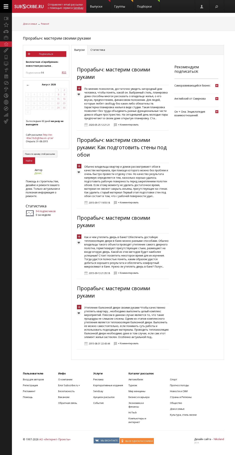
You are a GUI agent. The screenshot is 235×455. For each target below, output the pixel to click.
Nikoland (219, 439)
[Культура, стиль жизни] (6, 70)
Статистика (36, 205)
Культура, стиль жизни (183, 414)
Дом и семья (30, 23)
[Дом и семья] (6, 44)
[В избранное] (79, 95)
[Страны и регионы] (6, 102)
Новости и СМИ (179, 391)
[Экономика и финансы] (6, 115)
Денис (38, 173)
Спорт (173, 379)
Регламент (29, 391)
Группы (119, 6)
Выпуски (96, 6)
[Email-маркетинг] (6, 121)
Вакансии (63, 397)
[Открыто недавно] (6, 25)
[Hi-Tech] (6, 57)
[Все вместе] (6, 18)
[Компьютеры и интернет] (6, 63)
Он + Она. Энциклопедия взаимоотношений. (189, 113)
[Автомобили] (6, 31)
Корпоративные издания (108, 385)
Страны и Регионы (181, 397)
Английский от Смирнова (190, 98)
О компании (65, 379)
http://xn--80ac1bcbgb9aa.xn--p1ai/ (39, 136)
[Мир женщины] (6, 50)
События (98, 403)
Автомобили (136, 379)
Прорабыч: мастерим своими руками (57, 38)
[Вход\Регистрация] (202, 6)
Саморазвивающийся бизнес (192, 85)
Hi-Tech (133, 412)
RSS (64, 72)
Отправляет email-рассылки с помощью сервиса (65, 6)
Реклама (98, 379)
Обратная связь (67, 403)
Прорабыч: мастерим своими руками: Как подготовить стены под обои (122, 147)
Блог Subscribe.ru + (69, 385)
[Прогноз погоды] (6, 89)
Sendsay (98, 391)
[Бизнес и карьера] (6, 37)
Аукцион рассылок (104, 397)
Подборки (144, 6)
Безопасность (66, 391)
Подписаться (46, 54)
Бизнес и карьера (139, 397)
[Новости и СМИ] (6, 76)
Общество (176, 403)
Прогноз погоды (179, 385)
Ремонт (45, 23)
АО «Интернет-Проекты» (54, 439)
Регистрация (30, 385)
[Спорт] (6, 95)
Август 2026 (49, 84)
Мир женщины (137, 391)
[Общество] (6, 83)
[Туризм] (6, 108)
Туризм (133, 385)
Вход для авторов (33, 379)
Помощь (28, 397)
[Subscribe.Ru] (29, 6)
